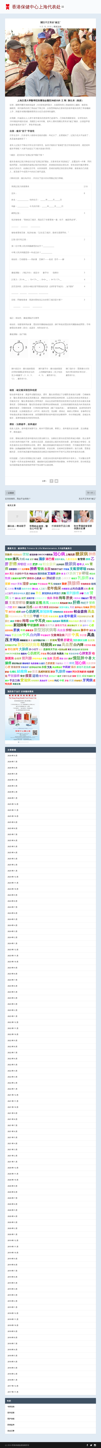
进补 (58, 573)
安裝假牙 (57, 584)
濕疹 (42, 559)
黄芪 (91, 630)
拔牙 (47, 640)
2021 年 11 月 (13, 1101)
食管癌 (81, 559)
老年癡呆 (70, 616)
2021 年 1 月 (12, 1161)
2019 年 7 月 (12, 1271)
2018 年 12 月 (13, 1313)
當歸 (74, 676)
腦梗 (66, 658)
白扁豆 (36, 607)
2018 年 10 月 (13, 1325)
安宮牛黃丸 (60, 559)
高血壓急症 (57, 667)
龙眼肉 (49, 621)
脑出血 (35, 588)
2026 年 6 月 (12, 768)
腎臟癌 (90, 676)
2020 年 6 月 (12, 1204)
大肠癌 (23, 649)
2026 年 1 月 (12, 798)
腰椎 (88, 559)
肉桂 (89, 621)
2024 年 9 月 (12, 895)
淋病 (42, 625)
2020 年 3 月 (12, 1222)
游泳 (52, 671)
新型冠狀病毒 (28, 644)
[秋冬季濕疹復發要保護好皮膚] (84, 516)
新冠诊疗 (53, 676)
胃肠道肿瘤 (74, 653)
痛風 (46, 602)
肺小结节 (33, 649)
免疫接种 (56, 621)
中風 (75, 634)
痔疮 (36, 559)
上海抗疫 (70, 554)
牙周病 (14, 639)
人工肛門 (9, 593)
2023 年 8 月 (12, 974)
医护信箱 (11, 1418)
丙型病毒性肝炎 (16, 616)
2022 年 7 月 (12, 1052)
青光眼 (17, 588)
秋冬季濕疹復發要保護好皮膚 (83, 527)
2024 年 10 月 (13, 889)
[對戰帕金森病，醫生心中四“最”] (39, 516)
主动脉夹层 (54, 603)
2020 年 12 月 (13, 1168)
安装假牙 (25, 667)
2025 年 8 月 (12, 828)
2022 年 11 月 (13, 1028)
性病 (7, 578)
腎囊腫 (86, 607)
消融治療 (22, 607)
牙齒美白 (59, 663)
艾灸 (49, 667)
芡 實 (80, 625)
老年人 (80, 564)
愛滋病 (30, 602)
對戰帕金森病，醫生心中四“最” (39, 527)
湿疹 (26, 583)
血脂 (47, 569)
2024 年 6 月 (12, 913)
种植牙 (14, 584)
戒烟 (84, 675)
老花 (66, 663)
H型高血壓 (62, 649)
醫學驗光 (79, 607)
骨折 (22, 675)
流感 (29, 607)
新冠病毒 (46, 611)
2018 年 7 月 (12, 1343)
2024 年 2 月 (12, 937)
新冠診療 (76, 649)
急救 (49, 658)
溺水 (73, 667)
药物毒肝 (78, 680)
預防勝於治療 (80, 640)
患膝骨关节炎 (50, 649)
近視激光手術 (11, 645)
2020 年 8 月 (12, 1192)
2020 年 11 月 (13, 1174)
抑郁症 (21, 564)
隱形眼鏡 (42, 573)
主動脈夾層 (16, 578)
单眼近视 (16, 684)
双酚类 (8, 554)
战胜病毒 (9, 630)
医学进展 (11, 1412)
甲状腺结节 (45, 635)
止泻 (72, 588)
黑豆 (11, 573)
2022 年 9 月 (12, 1040)
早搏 (22, 630)
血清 (61, 616)
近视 (39, 602)
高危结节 (43, 680)
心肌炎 (38, 578)
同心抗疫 (51, 653)
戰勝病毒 (76, 630)
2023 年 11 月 (13, 955)
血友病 (91, 640)
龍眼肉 (24, 653)
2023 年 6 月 (12, 986)
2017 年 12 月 (13, 1386)
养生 (38, 593)
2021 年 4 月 (12, 1143)
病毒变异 (29, 630)
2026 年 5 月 (12, 774)
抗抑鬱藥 (26, 569)
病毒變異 (35, 680)
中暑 (88, 658)
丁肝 (78, 573)
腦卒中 (85, 625)
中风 (26, 634)
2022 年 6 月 (12, 1058)
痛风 (16, 559)
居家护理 (30, 598)
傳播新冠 (24, 640)
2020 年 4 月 (12, 1216)
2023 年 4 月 (12, 998)
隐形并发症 (27, 588)
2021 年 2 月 (12, 1155)
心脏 (91, 625)
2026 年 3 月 (12, 786)
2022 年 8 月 (12, 1046)
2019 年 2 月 (12, 1301)
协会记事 (11, 1431)
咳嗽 (32, 621)
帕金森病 (49, 564)
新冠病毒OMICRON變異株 (41, 554)
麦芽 (32, 559)
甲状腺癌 (33, 625)
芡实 (19, 583)
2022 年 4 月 (12, 1071)
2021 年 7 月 (12, 1125)
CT (67, 573)
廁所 (70, 658)
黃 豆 (30, 640)
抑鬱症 (18, 621)
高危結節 (64, 603)
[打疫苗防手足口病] (61, 516)
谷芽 (23, 611)
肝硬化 (68, 640)
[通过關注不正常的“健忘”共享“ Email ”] (56, 481)
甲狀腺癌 (14, 676)
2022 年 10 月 (13, 1034)
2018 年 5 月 (12, 1355)
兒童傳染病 (58, 635)
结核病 (46, 644)
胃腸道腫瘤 (53, 616)
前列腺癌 (72, 593)
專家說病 (57, 26)
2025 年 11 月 (13, 810)
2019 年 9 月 (12, 1258)
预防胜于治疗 (57, 569)
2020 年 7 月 (12, 1198)
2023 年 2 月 (12, 1010)
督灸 (79, 675)
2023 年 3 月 (12, 1004)
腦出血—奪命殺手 (17, 525)
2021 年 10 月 (13, 1107)
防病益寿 (11, 1424)
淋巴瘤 (50, 559)
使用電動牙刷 (39, 640)
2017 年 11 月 (13, 1392)
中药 (61, 680)
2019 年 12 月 (13, 1240)
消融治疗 (85, 598)
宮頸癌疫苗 (58, 611)
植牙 (44, 578)
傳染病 (92, 573)
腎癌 (60, 640)
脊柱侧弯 (13, 649)
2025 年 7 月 (12, 834)
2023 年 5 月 (12, 992)
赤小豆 (82, 621)
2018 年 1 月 (12, 1380)
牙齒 (66, 653)
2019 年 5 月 (12, 1283)
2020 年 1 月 (12, 1234)
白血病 (79, 588)
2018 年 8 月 (12, 1337)
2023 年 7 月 (12, 980)
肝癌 (13, 563)
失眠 (22, 559)
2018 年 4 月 (12, 1361)
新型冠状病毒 (45, 629)
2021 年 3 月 (12, 1149)
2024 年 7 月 (12, 907)
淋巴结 (12, 611)
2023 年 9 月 (12, 967)
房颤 (63, 593)
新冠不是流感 (84, 667)
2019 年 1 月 (12, 1307)
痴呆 (49, 598)
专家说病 (11, 1406)
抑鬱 (82, 593)
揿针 (15, 607)
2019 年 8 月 (12, 1264)
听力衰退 (44, 607)
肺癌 (92, 553)
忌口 (28, 593)
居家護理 (13, 569)
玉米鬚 (11, 588)
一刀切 (8, 607)
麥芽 (55, 645)
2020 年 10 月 (13, 1180)
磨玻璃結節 (17, 663)
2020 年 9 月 (12, 1186)
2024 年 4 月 (12, 925)
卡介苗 (83, 635)
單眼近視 (33, 573)
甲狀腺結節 (43, 584)
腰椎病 (30, 578)
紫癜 (7, 583)
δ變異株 (76, 598)
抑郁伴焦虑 (37, 658)
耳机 (72, 607)
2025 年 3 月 (12, 858)
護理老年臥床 (19, 593)
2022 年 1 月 (12, 1089)
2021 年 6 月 (12, 1131)
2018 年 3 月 (12, 1368)
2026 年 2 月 (12, 792)
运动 (35, 675)
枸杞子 (85, 602)
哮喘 (85, 573)
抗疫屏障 (91, 663)
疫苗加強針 (54, 607)
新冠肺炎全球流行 (51, 593)
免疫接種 (35, 663)
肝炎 (69, 597)
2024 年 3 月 (12, 931)
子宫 (40, 564)
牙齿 (67, 680)
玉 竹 (11, 598)
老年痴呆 (54, 588)
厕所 (7, 573)
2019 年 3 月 (12, 1295)
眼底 (35, 671)
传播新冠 (66, 588)
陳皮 (70, 603)
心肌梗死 (32, 611)
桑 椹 (91, 588)
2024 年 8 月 (12, 901)
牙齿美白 (91, 569)
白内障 (79, 644)
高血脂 (61, 630)
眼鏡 (59, 645)
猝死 (72, 663)
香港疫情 (15, 667)
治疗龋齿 (33, 584)
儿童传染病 (71, 559)
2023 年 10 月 (13, 961)
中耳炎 (40, 620)
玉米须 (51, 680)
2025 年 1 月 (12, 871)
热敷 (86, 593)
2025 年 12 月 (13, 804)
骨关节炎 (44, 675)
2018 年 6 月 (12, 1349)
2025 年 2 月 (12, 865)
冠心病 (59, 553)
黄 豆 (63, 573)
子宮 (45, 658)
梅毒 (62, 597)
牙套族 (66, 569)
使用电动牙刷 (35, 667)
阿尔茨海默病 (79, 671)
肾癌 (92, 603)
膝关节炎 (50, 625)
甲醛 (36, 616)
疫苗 (28, 675)
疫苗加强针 (68, 611)
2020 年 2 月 (12, 1228)
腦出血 (18, 598)
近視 (86, 588)
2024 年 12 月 (13, 877)
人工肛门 (42, 588)
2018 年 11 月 (13, 1319)
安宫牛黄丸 (64, 607)
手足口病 (16, 635)
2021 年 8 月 (12, 1119)
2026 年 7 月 (12, 761)
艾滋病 (51, 573)
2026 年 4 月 (12, 780)
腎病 (40, 568)
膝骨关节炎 (61, 625)
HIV (87, 564)
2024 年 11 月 (13, 883)
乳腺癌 (83, 577)
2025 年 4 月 (12, 852)
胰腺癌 (73, 583)
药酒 (71, 680)
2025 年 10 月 (13, 816)
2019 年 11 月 (13, 1246)
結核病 (22, 671)
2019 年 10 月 (13, 1252)
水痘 (29, 564)
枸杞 (56, 680)
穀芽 (19, 569)
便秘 (25, 554)
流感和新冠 (44, 671)
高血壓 (67, 644)
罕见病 (44, 616)
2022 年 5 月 (12, 1064)
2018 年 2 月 (12, 1374)
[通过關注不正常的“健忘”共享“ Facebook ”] (51, 481)
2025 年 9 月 (12, 822)
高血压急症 (74, 621)
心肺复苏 (85, 653)
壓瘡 (61, 658)
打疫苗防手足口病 (61, 525)
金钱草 (17, 658)
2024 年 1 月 (12, 943)
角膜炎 (60, 653)
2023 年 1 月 (12, 1016)
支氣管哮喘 (78, 568)
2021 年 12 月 (13, 1095)
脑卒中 (85, 630)
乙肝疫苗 (50, 663)
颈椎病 (64, 621)
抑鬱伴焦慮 (67, 676)
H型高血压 (17, 554)
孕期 (55, 598)
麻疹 (12, 621)
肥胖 (35, 564)
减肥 (23, 598)
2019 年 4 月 (12, 1289)
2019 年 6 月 (12, 1277)
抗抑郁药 (60, 564)
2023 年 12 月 (13, 949)
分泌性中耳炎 (22, 573)
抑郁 (69, 630)
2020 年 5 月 (12, 1210)
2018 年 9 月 (12, 1331)
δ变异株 (87, 645)
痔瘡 (27, 559)
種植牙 (74, 578)
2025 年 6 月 (12, 840)
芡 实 (91, 578)
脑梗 (64, 583)
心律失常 (66, 578)
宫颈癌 (8, 559)
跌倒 (73, 573)
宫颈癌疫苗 (86, 584)
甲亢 (50, 583)
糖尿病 (81, 554)
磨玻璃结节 (72, 625)
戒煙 (18, 611)
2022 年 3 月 (12, 1077)
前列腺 (27, 658)
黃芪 (70, 649)
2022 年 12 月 (13, 1022)
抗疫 (58, 578)
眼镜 (33, 593)
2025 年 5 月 (12, 846)
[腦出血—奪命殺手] (17, 516)
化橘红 (13, 671)
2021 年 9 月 (12, 1113)
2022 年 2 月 (12, 1083)
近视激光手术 (41, 598)
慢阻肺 (78, 657)
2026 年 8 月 (12, 755)
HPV (23, 578)
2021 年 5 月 (12, 1137)
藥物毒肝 (26, 663)
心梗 (7, 667)
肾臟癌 (69, 671)
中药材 (66, 667)
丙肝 (68, 635)
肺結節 (50, 578)
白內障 (35, 635)
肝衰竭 (53, 640)
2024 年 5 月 (12, 919)
